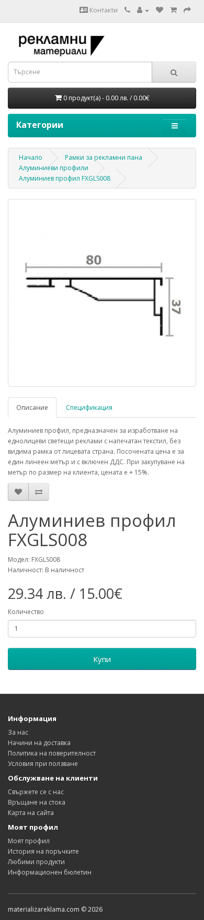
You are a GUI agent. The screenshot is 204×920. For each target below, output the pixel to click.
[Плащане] (187, 10)
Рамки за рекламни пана (103, 157)
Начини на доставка (39, 742)
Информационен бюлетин (50, 872)
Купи (102, 659)
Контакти (103, 10)
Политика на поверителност (52, 753)
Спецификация (89, 407)
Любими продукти (36, 861)
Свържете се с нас (36, 791)
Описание (32, 407)
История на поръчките (43, 851)
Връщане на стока (36, 802)
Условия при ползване (43, 763)
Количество (26, 611)
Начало (30, 157)
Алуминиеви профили (53, 167)
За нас (18, 732)
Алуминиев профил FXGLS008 (64, 178)
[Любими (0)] (159, 10)
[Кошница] (173, 10)
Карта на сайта (31, 812)
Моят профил (29, 840)
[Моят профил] (143, 10)
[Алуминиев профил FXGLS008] (102, 293)
